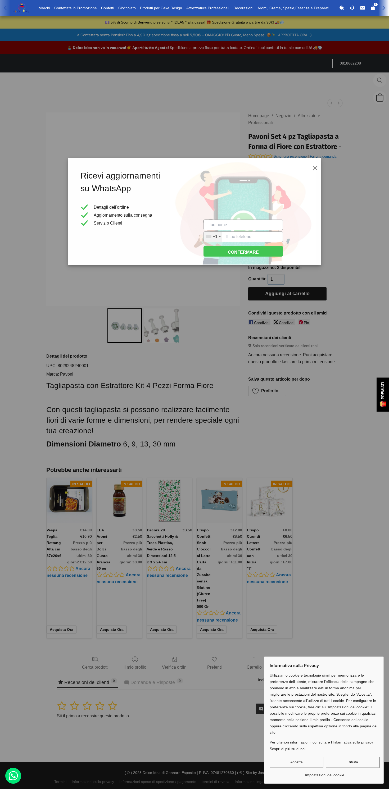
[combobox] (213, 237)
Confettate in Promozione (75, 8)
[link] (324, 773)
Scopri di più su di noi (287, 749)
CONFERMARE (243, 252)
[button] (296, 762)
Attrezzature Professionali (207, 8)
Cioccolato (127, 8)
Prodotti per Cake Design (161, 8)
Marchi (44, 8)
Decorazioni (243, 8)
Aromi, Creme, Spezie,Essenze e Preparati (293, 8)
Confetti (107, 8)
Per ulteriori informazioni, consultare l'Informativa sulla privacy (321, 742)
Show (383, 394)
